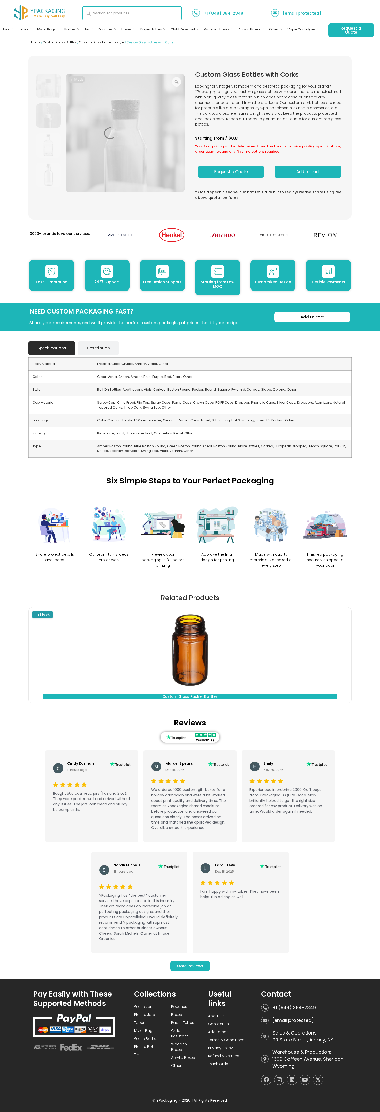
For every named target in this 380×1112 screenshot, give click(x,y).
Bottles (70, 29)
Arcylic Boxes (249, 29)
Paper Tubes (151, 29)
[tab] (51, 348)
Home (35, 42)
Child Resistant (183, 29)
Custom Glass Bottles (60, 42)
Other (274, 29)
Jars (5, 29)
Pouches (105, 29)
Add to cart (308, 172)
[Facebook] (266, 1080)
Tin (87, 29)
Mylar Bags (46, 29)
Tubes (23, 29)
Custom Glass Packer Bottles (190, 696)
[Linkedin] (292, 1080)
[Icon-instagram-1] (279, 1080)
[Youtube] (305, 1080)
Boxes (126, 29)
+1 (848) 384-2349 (223, 13)
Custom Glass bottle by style (101, 42)
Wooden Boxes (217, 29)
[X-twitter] (318, 1080)
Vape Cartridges (301, 29)
